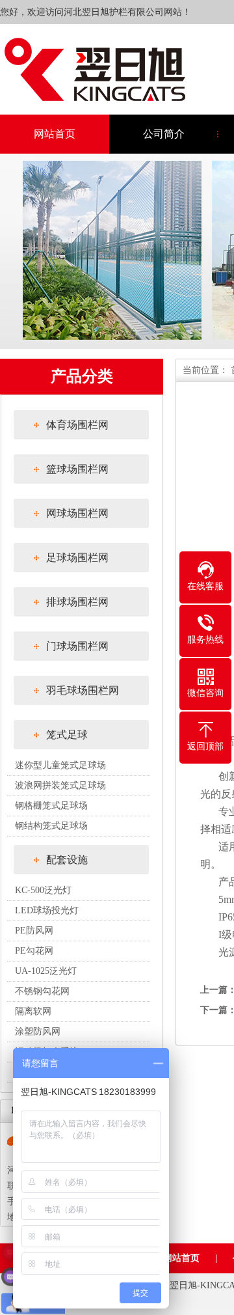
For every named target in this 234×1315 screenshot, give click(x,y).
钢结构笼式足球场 (51, 826)
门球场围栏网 (77, 646)
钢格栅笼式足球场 (51, 805)
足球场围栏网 (77, 557)
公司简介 (164, 133)
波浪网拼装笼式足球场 (60, 785)
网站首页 (54, 133)
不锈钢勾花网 (42, 991)
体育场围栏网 (77, 424)
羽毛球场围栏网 (82, 690)
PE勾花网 (34, 951)
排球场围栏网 (77, 601)
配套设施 (67, 859)
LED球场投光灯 (47, 910)
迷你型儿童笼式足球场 (60, 765)
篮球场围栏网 (77, 469)
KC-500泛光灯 (43, 890)
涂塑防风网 (37, 1031)
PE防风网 (34, 930)
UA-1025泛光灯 (46, 971)
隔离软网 (33, 1011)
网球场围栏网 (77, 513)
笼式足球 (67, 734)
